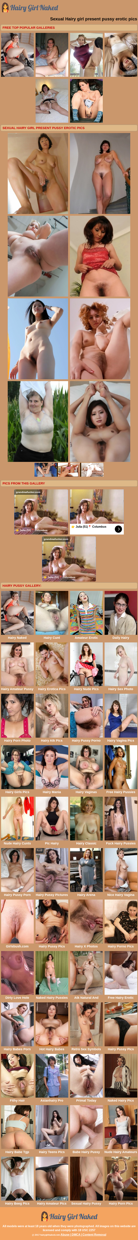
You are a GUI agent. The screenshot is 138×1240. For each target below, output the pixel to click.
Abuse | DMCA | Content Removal (83, 1234)
